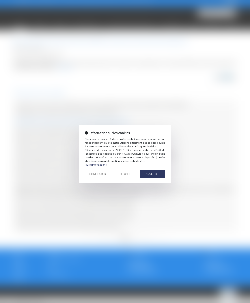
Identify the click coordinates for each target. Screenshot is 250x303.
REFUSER (125, 173)
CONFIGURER (97, 173)
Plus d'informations (96, 164)
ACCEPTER (152, 173)
